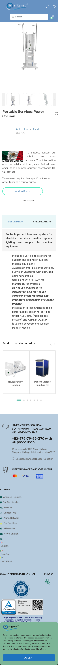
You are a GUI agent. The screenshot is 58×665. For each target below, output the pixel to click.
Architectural (22, 129)
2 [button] (24, 400)
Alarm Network (11, 518)
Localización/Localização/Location (34, 459)
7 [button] (41, 400)
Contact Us (10, 512)
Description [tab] (15, 221)
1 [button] (19, 400)
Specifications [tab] (42, 221)
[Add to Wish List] (55, 113)
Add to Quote (22, 191)
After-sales (9, 528)
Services (8, 507)
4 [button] (30, 400)
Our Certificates (11, 502)
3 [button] (27, 400)
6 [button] (37, 400)
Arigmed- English (12, 497)
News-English (11, 533)
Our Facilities (10, 523)
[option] (29, 46)
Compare (29, 200)
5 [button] (34, 400)
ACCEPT (29, 657)
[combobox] (29, 17)
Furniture (37, 129)
